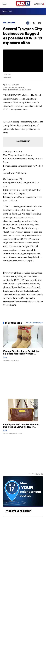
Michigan (9, 22)
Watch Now (38, 4)
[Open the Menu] (4, 4)
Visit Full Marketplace (34, 323)
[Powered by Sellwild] (39, 474)
